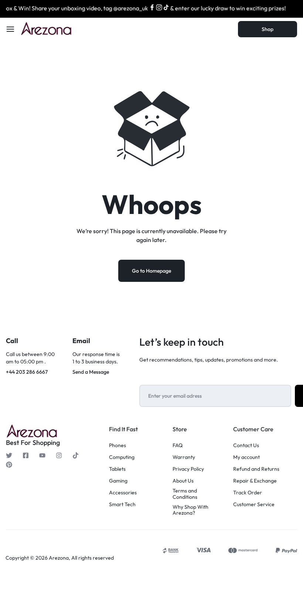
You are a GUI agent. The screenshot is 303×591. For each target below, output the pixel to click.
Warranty (184, 457)
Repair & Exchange (255, 481)
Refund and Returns (256, 469)
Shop (267, 29)
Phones (117, 445)
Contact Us (246, 445)
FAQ (178, 445)
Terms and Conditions (185, 494)
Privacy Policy (188, 469)
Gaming (118, 481)
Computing (122, 457)
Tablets (117, 469)
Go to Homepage (151, 270)
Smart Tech (122, 504)
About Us (183, 481)
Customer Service (254, 504)
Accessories (123, 493)
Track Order (247, 493)
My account (246, 457)
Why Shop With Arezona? (190, 510)
